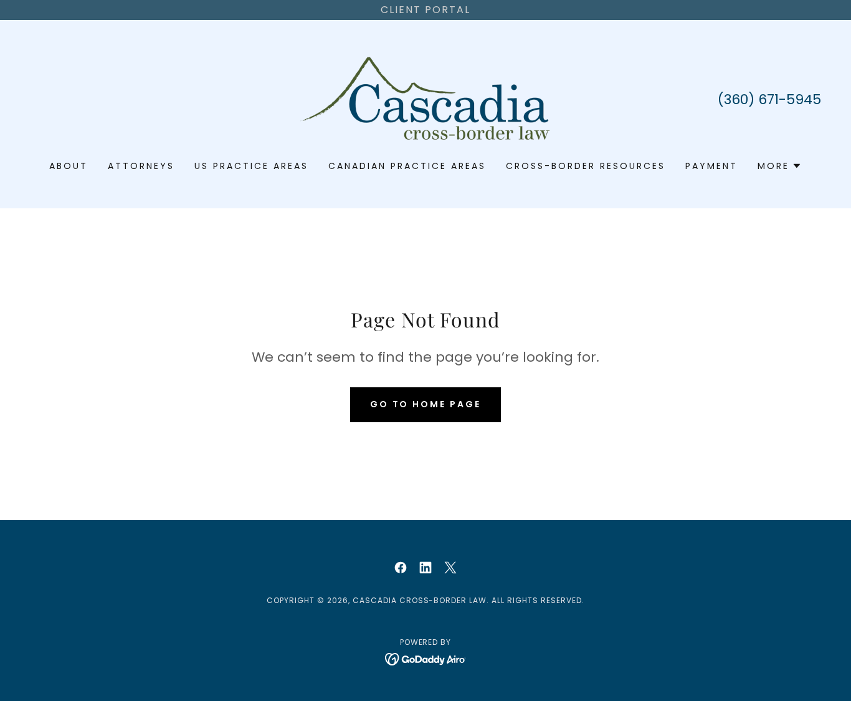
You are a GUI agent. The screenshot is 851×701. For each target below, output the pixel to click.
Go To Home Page (426, 404)
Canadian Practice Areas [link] (407, 166)
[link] (425, 98)
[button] (780, 165)
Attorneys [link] (141, 166)
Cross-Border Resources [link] (585, 166)
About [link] (68, 166)
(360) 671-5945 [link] (769, 99)
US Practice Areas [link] (251, 166)
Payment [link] (711, 166)
